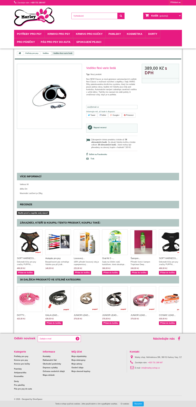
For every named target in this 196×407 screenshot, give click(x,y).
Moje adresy (76, 364)
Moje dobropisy (78, 360)
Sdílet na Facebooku (98, 154)
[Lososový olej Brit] (86, 242)
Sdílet (103, 115)
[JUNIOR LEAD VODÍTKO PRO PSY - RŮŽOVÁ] (143, 299)
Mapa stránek (49, 375)
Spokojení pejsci (88, 42)
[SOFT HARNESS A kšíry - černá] (172, 242)
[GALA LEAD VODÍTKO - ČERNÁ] (58, 299)
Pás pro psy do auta (55, 42)
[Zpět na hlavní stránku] (20, 53)
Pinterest (130, 115)
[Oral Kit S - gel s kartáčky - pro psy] (115, 242)
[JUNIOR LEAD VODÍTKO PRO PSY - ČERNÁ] (115, 299)
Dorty (152, 33)
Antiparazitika (20, 373)
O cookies (125, 404)
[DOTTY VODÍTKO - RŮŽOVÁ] (29, 299)
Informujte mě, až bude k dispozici (100, 111)
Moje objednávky (79, 356)
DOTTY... (21, 315)
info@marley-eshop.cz (150, 368)
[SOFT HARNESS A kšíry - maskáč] (29, 242)
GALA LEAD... (52, 315)
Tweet (92, 115)
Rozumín (138, 404)
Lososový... (79, 258)
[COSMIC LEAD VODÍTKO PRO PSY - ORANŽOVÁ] (172, 299)
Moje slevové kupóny (80, 371)
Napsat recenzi (100, 127)
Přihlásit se (175, 2)
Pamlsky (114, 33)
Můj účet (76, 351)
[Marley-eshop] (40, 17)
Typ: (88, 74)
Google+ (116, 115)
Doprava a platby (50, 367)
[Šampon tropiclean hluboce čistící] (143, 242)
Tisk (92, 159)
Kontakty (47, 356)
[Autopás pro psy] (58, 242)
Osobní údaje (77, 367)
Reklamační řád (50, 360)
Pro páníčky (26, 42)
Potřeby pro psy (29, 33)
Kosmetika (134, 33)
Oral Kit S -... (108, 258)
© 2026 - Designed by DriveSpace (28, 399)
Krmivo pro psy (58, 33)
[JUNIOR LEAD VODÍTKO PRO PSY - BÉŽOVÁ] (86, 299)
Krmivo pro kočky (89, 33)
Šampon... (135, 258)
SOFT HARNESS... (26, 258)
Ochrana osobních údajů (54, 371)
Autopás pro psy (53, 258)
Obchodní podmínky (52, 364)
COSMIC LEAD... (167, 315)
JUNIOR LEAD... (82, 315)
